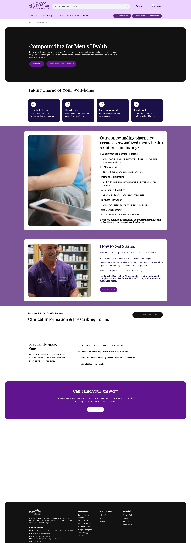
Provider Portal (122, 16)
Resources (59, 16)
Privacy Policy (128, 515)
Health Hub (104, 521)
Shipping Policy (129, 521)
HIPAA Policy (128, 518)
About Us (33, 16)
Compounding (46, 16)
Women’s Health (84, 523)
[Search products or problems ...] (127, 6)
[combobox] (91, 6)
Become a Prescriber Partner (147, 315)
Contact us (94, 409)
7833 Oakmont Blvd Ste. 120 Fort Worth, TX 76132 (54, 531)
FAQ (102, 518)
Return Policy (128, 524)
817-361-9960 (46, 533)
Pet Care (81, 536)
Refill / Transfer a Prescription (147, 16)
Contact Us (37, 64)
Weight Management (86, 530)
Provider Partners (73, 16)
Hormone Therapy (85, 527)
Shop (85, 16)
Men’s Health (83, 520)
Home (31, 22)
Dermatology (83, 533)
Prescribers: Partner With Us (61, 64)
